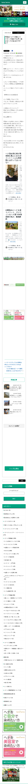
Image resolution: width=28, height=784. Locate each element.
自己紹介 (7, 560)
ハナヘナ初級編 (8, 538)
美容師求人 (7, 701)
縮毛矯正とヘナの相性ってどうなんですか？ (15, 396)
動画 (5, 657)
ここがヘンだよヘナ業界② (15, 404)
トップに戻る (14, 468)
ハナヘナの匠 (8, 585)
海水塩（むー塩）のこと (11, 617)
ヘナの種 (7, 679)
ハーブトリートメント (10, 613)
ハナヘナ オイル (9, 582)
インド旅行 (7, 686)
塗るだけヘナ (8, 638)
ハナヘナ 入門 (9, 563)
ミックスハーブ (9, 569)
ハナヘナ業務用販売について (11, 690)
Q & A (6, 550)
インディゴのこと (9, 645)
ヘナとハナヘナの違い (10, 554)
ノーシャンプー (9, 632)
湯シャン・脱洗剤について (12, 598)
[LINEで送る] (19, 53)
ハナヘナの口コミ (8, 521)
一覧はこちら (14, 24)
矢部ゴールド (7, 697)
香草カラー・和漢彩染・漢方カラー (14, 648)
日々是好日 (7, 664)
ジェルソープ (8, 604)
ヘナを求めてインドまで (11, 541)
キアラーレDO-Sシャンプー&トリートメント (14, 576)
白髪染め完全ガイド (10, 607)
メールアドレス (14, 490)
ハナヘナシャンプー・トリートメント (14, 532)
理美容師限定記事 (8, 694)
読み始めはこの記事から (10, 517)
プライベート (8, 676)
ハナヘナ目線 (8, 557)
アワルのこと (8, 629)
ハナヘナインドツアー (10, 529)
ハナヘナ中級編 (8, 595)
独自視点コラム (8, 514)
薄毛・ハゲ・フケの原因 (11, 626)
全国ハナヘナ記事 (9, 572)
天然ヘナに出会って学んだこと (12, 525)
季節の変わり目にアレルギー (15, 412)
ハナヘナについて (9, 544)
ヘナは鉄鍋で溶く (9, 591)
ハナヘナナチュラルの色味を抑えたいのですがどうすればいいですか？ (13, 364)
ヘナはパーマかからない (11, 610)
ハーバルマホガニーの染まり (12, 623)
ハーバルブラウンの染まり (12, 620)
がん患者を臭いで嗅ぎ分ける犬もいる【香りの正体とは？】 (15, 388)
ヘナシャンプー (9, 566)
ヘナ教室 (7, 588)
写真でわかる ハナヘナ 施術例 (13, 660)
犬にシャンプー (9, 635)
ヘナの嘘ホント (9, 601)
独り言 (6, 682)
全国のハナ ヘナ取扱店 (11, 547)
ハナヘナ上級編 (8, 642)
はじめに (6, 510)
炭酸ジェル (7, 705)
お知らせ (7, 673)
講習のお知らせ (9, 670)
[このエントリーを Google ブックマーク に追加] (12, 51)
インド (6, 667)
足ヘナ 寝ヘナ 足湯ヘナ (11, 653)
